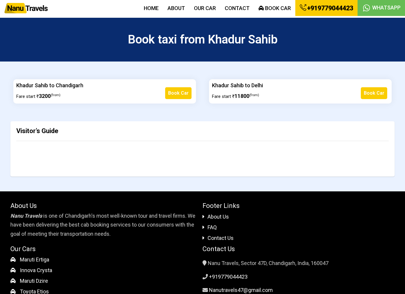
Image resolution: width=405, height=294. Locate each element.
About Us (218, 217)
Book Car (277, 8)
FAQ (212, 227)
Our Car (205, 8)
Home (151, 8)
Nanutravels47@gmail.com (241, 290)
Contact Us (221, 238)
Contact (237, 8)
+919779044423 (329, 8)
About (176, 8)
